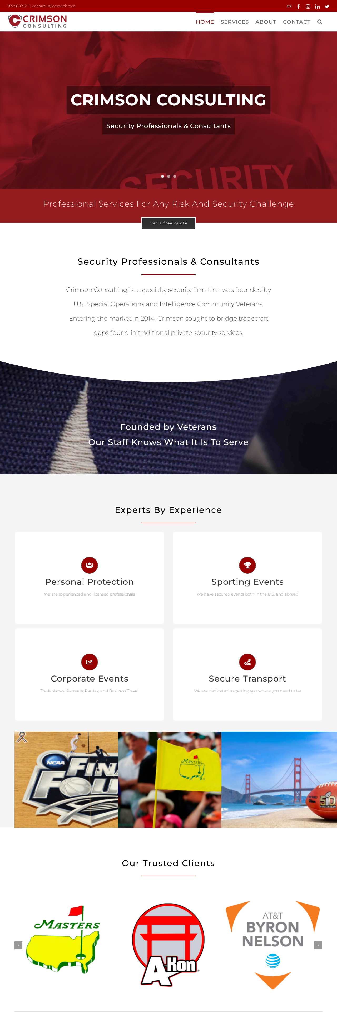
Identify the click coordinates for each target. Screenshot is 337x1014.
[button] (320, 21)
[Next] (318, 945)
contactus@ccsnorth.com (54, 6)
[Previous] (18, 945)
